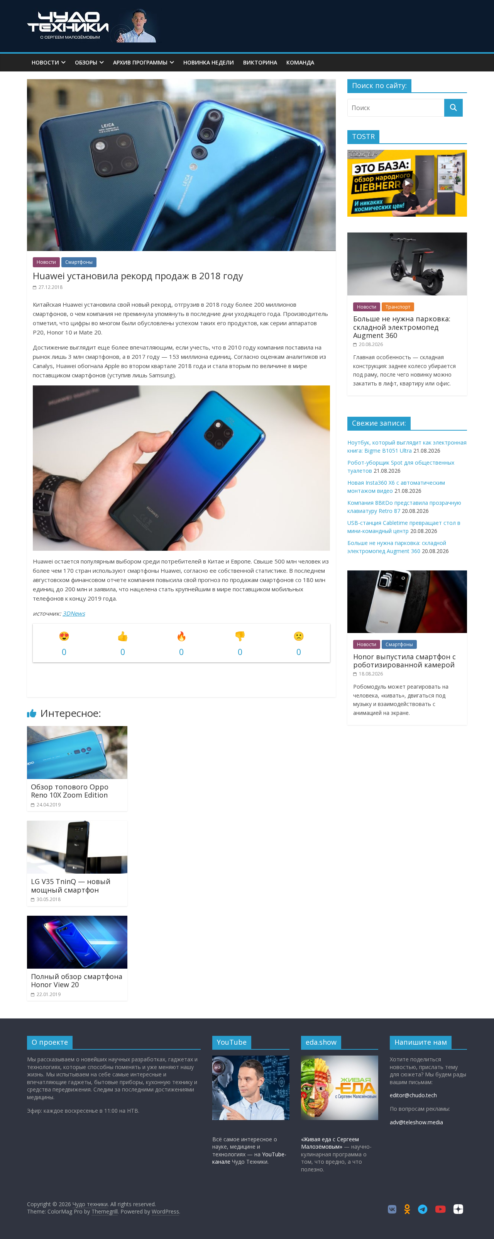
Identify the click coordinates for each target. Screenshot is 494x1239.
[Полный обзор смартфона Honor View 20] (77, 920)
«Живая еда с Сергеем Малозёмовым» (330, 1143)
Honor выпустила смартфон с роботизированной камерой (404, 661)
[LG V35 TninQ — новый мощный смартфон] (77, 825)
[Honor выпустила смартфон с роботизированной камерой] (407, 574)
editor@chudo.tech (413, 1095)
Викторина (260, 62)
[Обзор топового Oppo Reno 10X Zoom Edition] (77, 730)
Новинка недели (208, 62)
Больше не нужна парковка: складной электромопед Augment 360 (401, 327)
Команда (300, 62)
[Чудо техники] (94, 12)
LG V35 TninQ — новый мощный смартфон (70, 885)
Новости (45, 62)
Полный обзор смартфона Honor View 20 (76, 981)
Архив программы (140, 62)
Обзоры (86, 62)
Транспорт (398, 307)
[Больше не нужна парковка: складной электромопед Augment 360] (407, 236)
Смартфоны (79, 262)
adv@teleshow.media (416, 1122)
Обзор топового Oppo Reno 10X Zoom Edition (69, 791)
